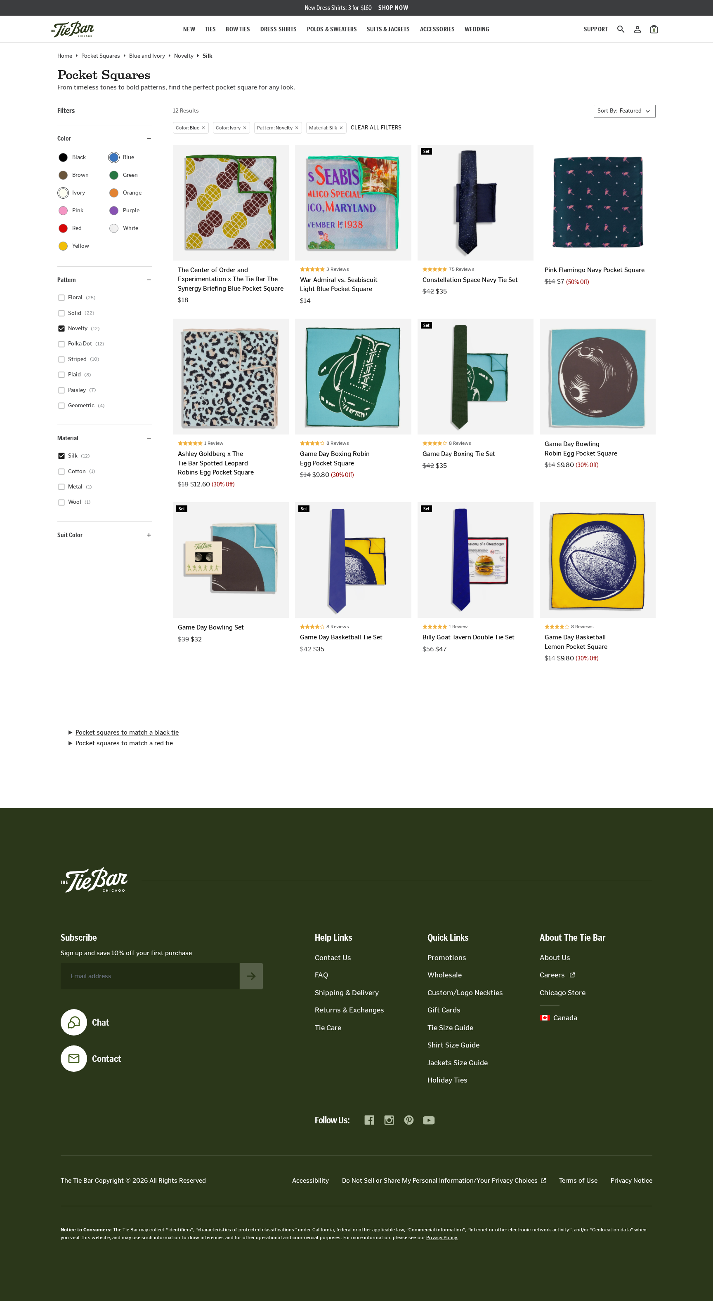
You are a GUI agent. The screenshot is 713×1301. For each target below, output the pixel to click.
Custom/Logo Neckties (465, 992)
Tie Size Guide (450, 1027)
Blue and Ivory (147, 56)
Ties (210, 29)
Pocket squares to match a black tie (127, 732)
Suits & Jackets (388, 29)
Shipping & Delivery (347, 992)
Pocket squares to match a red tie (124, 743)
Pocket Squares (100, 56)
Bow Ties (238, 29)
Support (596, 29)
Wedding (477, 29)
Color (64, 138)
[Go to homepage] (72, 29)
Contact (106, 1059)
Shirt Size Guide (453, 1045)
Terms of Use (578, 1180)
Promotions (446, 957)
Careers (552, 974)
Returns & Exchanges (349, 1009)
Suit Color (70, 535)
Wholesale (444, 974)
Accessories (437, 29)
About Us (555, 957)
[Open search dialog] (621, 29)
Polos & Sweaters (332, 29)
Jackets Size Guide (457, 1062)
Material (67, 438)
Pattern (66, 280)
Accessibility (310, 1180)
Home (64, 56)
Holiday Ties (447, 1080)
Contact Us (333, 957)
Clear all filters (376, 128)
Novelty (184, 56)
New (189, 29)
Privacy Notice (631, 1180)
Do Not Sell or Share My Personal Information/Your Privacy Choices (440, 1180)
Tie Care (328, 1027)
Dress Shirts (278, 29)
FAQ (321, 974)
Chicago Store (563, 992)
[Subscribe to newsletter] (251, 976)
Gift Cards (443, 1009)
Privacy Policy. (442, 1237)
